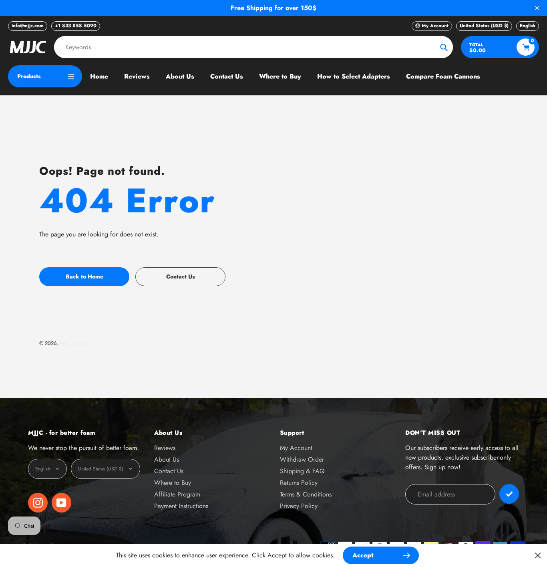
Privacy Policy (299, 506)
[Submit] (509, 494)
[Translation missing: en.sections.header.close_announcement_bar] (537, 8)
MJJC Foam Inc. (77, 343)
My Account (296, 447)
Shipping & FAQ (302, 471)
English (527, 25)
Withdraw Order (302, 459)
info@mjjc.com (28, 25)
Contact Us (168, 471)
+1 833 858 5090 (76, 25)
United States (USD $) (484, 25)
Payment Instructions (181, 506)
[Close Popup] (538, 555)
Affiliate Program (177, 494)
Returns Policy (299, 482)
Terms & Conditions (306, 494)
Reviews (164, 447)
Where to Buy (172, 482)
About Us (166, 459)
